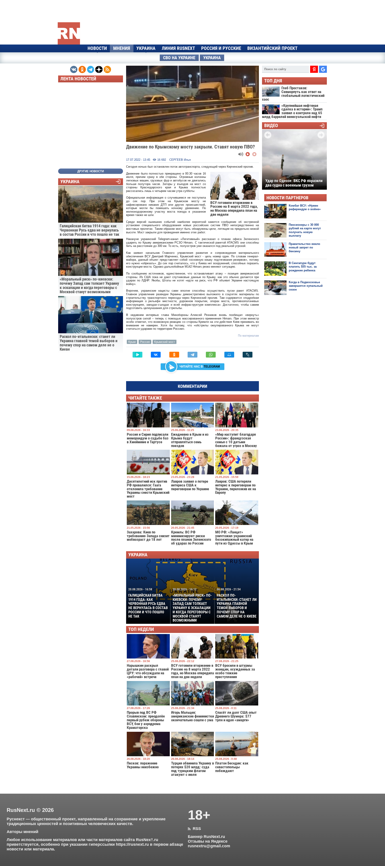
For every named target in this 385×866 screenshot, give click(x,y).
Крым (132, 342)
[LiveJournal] (247, 354)
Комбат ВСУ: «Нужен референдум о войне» (305, 207)
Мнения (121, 48)
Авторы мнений (22, 831)
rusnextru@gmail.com (209, 846)
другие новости (90, 171)
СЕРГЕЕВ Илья (180, 159)
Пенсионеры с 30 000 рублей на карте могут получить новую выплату (305, 230)
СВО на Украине (179, 57)
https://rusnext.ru (132, 844)
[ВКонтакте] (155, 354)
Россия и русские (221, 48)
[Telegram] (192, 354)
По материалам (248, 335)
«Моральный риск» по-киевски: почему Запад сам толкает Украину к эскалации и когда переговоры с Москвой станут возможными (192, 604)
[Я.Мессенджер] (137, 354)
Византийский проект (272, 48)
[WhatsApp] (210, 354)
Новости (97, 48)
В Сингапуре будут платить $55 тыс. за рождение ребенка (303, 266)
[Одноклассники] (174, 354)
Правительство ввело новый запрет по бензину (304, 247)
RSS (194, 828)
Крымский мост (164, 342)
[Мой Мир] (229, 354)
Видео (271, 125)
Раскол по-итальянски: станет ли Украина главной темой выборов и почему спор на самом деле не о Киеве (237, 602)
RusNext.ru (21, 810)
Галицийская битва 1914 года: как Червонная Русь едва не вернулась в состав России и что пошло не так (148, 602)
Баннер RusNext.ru (206, 836)
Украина (146, 48)
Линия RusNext (178, 48)
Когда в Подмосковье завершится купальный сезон (306, 286)
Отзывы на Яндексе (207, 841)
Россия (145, 342)
